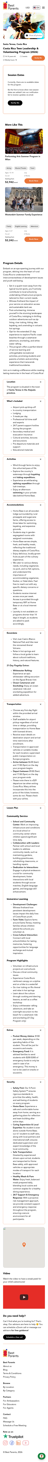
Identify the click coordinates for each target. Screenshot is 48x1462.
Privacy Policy (9, 1377)
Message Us (8, 1422)
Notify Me (38, 58)
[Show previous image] (8, 141)
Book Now (33, 181)
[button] (24, 1245)
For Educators (9, 1405)
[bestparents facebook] (12, 1443)
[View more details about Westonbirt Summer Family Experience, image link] (24, 199)
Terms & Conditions (12, 1374)
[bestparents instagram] (5, 1443)
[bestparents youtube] (26, 1443)
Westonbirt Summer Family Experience (23, 215)
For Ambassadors (11, 1401)
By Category (9, 1391)
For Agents (8, 1408)
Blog (5, 1370)
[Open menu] (43, 7)
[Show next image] (40, 141)
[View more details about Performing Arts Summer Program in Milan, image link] (24, 141)
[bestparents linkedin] (18, 1443)
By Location (8, 1387)
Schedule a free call (14, 1337)
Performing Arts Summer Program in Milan (22, 158)
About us (7, 1366)
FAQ (5, 1418)
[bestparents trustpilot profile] (24, 1436)
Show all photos (35, 35)
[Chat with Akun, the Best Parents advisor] (41, 1456)
